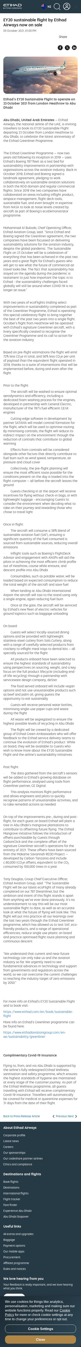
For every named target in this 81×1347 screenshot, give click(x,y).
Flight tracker (11, 1199)
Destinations (11, 1187)
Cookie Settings (40, 1329)
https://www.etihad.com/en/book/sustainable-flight (38, 1013)
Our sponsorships (14, 1153)
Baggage (9, 1240)
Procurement (11, 1257)
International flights (15, 1193)
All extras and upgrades (18, 1234)
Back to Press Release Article (21, 1116)
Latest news (11, 1141)
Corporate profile (14, 1135)
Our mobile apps (13, 1251)
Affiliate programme (16, 1263)
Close (40, 1339)
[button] (46, 6)
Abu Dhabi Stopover (16, 1216)
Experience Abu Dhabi (17, 1211)
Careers (8, 1147)
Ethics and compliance (17, 1164)
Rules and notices (14, 1269)
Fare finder (10, 1205)
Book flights (10, 1182)
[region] (40, 1321)
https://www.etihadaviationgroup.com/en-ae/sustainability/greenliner (34, 1034)
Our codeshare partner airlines (23, 1158)
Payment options (14, 1245)
